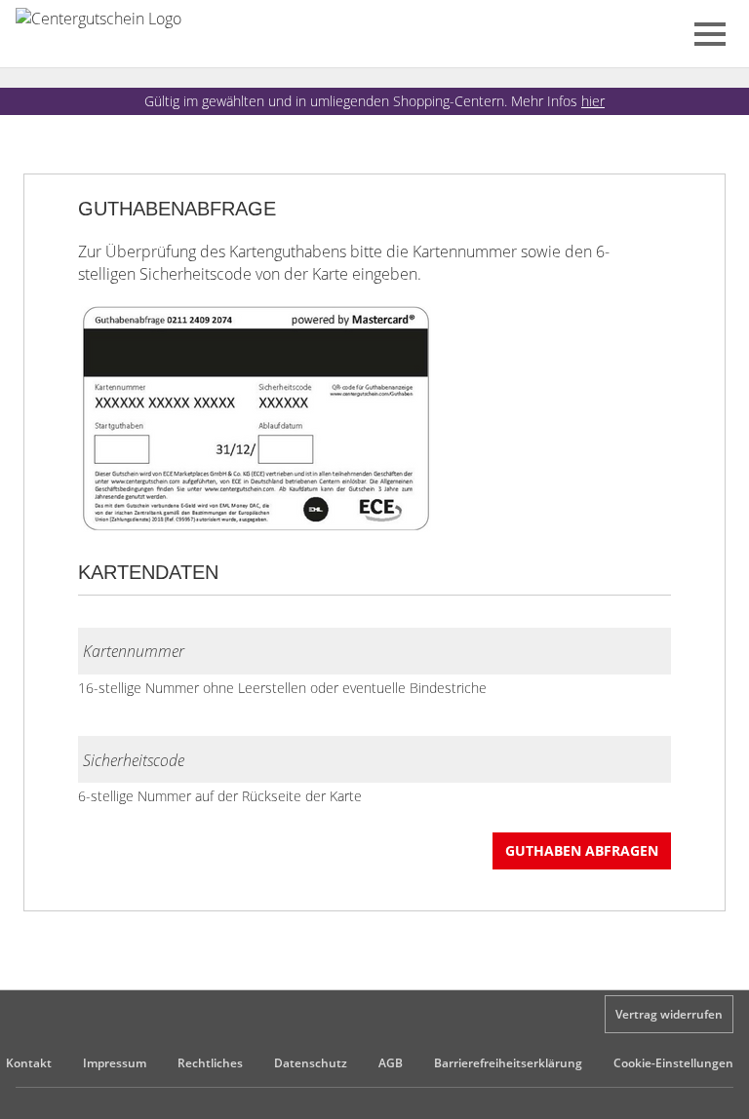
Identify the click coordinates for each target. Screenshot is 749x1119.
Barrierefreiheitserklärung (508, 1063)
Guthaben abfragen (581, 850)
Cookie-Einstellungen (673, 1063)
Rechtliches (210, 1063)
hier (593, 101)
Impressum (114, 1063)
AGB (390, 1063)
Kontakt (29, 1063)
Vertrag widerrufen (669, 1014)
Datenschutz (310, 1063)
